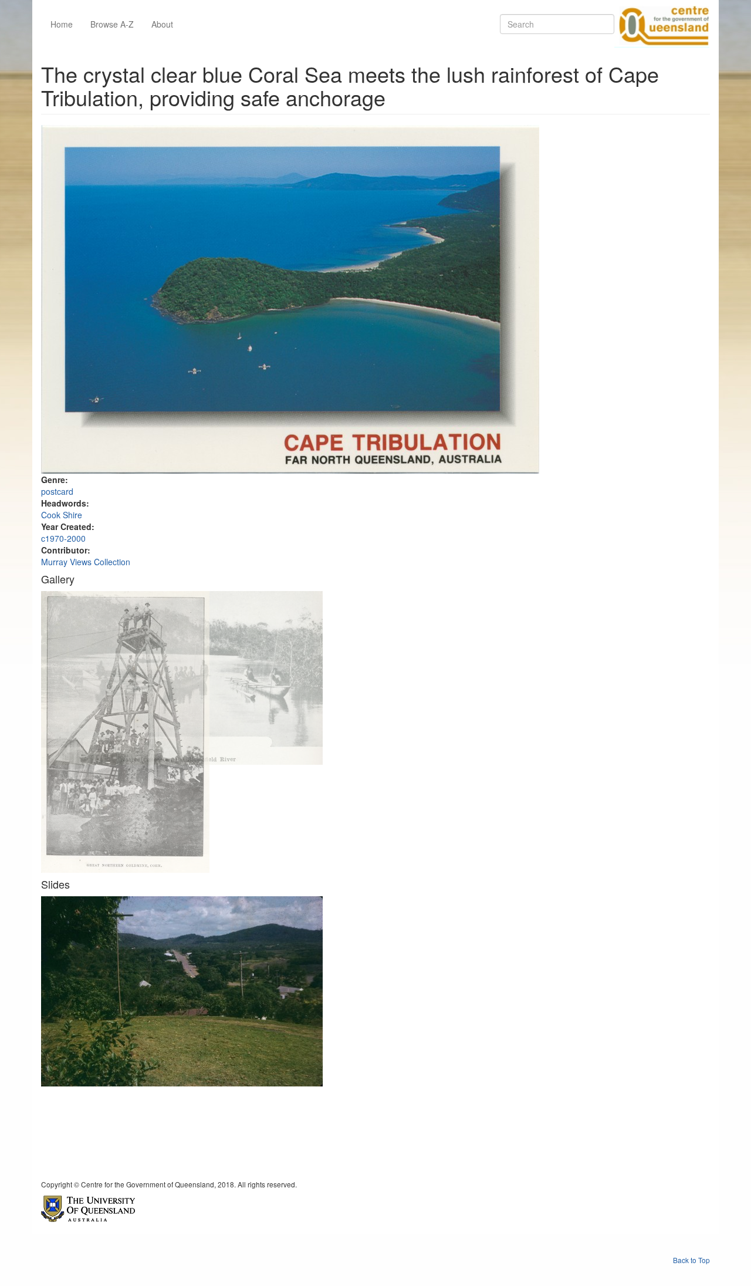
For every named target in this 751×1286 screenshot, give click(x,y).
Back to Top (691, 1260)
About (162, 24)
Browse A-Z (112, 24)
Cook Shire (61, 515)
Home (61, 24)
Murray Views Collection (85, 562)
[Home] (661, 24)
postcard (57, 491)
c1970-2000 (63, 538)
